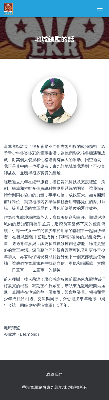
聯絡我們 (54, 374)
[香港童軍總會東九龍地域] (10, 8)
